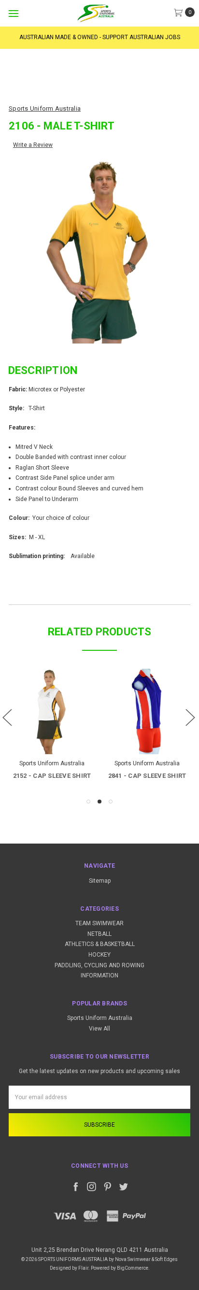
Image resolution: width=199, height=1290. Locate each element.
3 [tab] (111, 801)
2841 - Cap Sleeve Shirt (147, 775)
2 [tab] (99, 801)
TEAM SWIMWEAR (99, 923)
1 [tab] (88, 801)
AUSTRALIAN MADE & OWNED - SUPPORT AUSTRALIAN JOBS (99, 37)
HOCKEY (99, 954)
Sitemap (100, 880)
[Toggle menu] (13, 13)
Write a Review (33, 145)
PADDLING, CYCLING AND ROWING (99, 965)
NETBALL (99, 934)
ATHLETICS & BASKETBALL (100, 944)
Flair (83, 1268)
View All (99, 1028)
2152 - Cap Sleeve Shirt (52, 775)
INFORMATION (99, 975)
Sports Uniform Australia (99, 1018)
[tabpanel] (52, 725)
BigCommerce (132, 1268)
